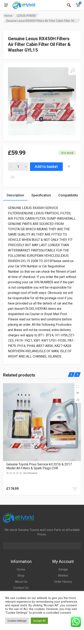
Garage (63, 569)
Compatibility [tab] (68, 195)
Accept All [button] (39, 620)
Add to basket (46, 166)
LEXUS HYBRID (26, 15)
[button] (74, 488)
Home (8, 15)
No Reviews (30, 473)
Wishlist (63, 575)
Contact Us (21, 588)
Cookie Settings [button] (17, 620)
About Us (21, 581)
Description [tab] (15, 195)
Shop (21, 575)
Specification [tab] (41, 195)
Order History (63, 581)
